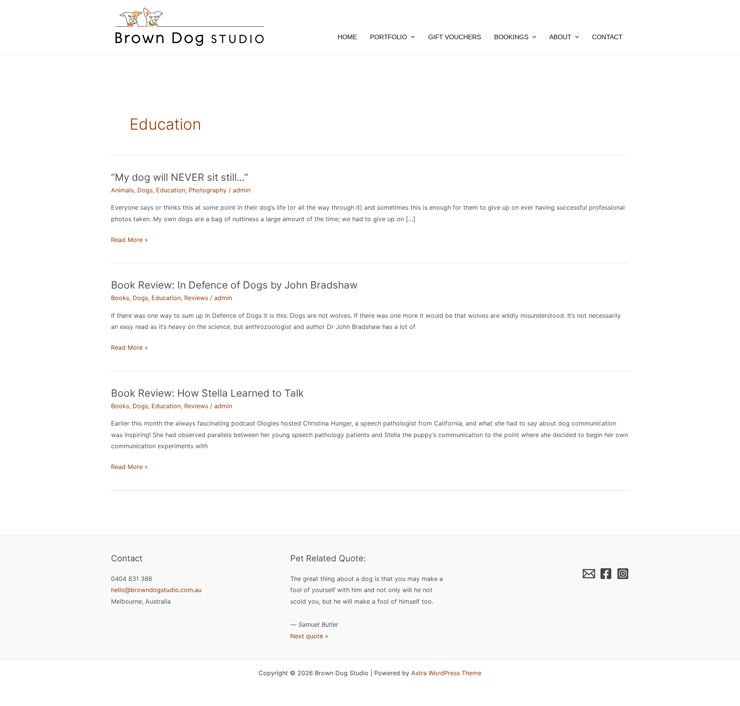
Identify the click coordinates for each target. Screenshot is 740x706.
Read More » (129, 240)
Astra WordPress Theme (446, 673)
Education (170, 190)
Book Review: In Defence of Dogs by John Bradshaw (234, 285)
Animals (122, 190)
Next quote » (309, 636)
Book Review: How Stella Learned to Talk (207, 393)
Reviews (196, 298)
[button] (411, 37)
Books (120, 298)
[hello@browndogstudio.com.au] (589, 573)
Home (347, 37)
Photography (208, 190)
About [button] (560, 37)
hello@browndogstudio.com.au (156, 590)
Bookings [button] (511, 37)
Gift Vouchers (454, 37)
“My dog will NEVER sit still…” (179, 177)
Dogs (145, 190)
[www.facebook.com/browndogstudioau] (606, 573)
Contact (607, 37)
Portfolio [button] (388, 37)
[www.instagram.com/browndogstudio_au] (623, 573)
